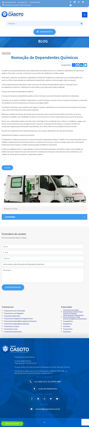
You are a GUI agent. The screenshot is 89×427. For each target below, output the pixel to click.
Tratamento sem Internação (14, 311)
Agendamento (45, 32)
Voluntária (67, 331)
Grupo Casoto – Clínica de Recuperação (44, 415)
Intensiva (66, 326)
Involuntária (67, 329)
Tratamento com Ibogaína (13, 313)
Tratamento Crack (10, 329)
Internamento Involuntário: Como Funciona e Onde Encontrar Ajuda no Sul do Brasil (75, 317)
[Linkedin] (74, 2)
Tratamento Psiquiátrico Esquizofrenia (18, 318)
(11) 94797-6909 (35, 2)
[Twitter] (83, 2)
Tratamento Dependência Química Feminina (20, 321)
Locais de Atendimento (47, 389)
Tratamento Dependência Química (16, 324)
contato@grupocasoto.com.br (47, 409)
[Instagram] (78, 2)
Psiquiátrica (67, 324)
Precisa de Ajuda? (13, 424)
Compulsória (68, 321)
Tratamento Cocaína (11, 326)
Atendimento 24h (10, 2)
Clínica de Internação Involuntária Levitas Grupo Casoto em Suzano (73, 311)
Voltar (7, 168)
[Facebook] (70, 2)
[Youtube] (70, 5)
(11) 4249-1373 (22, 2)
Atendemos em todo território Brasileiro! (17, 5)
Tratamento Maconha (12, 316)
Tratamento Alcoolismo (13, 331)
